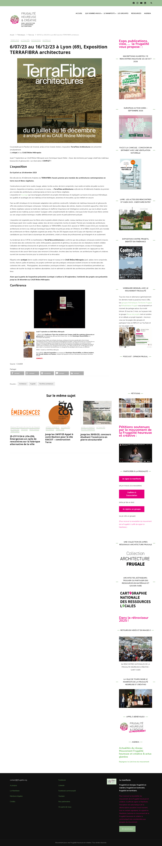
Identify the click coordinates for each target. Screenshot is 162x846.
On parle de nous (64, 807)
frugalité (32, 384)
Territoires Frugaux (145, 303)
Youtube (61, 796)
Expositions (36, 40)
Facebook (62, 780)
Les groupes (123, 13)
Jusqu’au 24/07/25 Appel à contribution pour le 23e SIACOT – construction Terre (59, 438)
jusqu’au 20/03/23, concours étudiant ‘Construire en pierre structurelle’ (95, 437)
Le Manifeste (15, 791)
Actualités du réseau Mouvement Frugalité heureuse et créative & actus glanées (135, 752)
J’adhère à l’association (131, 494)
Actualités (25, 40)
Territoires (14, 432)
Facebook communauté (67, 791)
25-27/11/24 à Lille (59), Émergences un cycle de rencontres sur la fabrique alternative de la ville (25, 440)
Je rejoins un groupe (132, 509)
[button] (17, 373)
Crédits (12, 801)
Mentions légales (16, 796)
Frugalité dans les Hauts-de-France (25, 427)
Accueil (79, 13)
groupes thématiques (130, 303)
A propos (13, 785)
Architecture (22, 384)
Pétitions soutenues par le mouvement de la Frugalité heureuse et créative (135, 431)
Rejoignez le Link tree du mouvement (134, 762)
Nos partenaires (64, 801)
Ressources (136, 13)
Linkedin (61, 785)
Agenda (147, 13)
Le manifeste (109, 13)
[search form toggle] (151, 3)
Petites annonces (88, 430)
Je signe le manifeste (131, 479)
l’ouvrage (24, 195)
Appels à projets (52, 427)
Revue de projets (133, 314)
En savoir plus (127, 829)
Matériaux (47, 40)
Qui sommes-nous (93, 13)
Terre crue (14, 40)
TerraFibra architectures (46, 384)
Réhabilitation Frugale (129, 305)
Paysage (24, 429)
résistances (34, 429)
